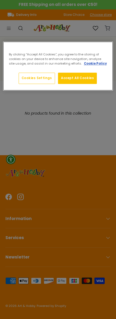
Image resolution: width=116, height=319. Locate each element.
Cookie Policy (95, 63)
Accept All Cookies (77, 78)
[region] (58, 66)
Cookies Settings (37, 78)
